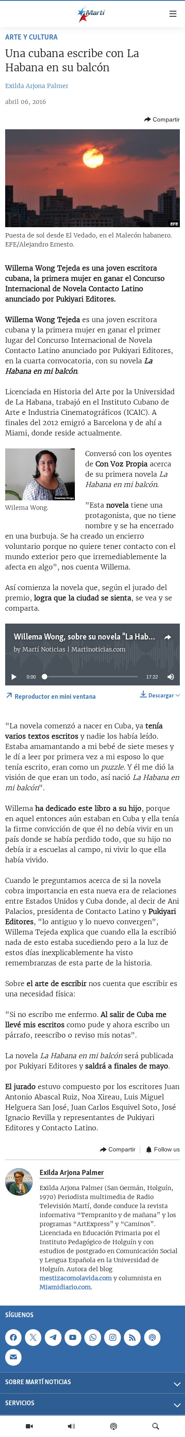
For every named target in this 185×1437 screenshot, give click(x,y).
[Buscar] (156, 1426)
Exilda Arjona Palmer (36, 86)
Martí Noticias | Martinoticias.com (74, 649)
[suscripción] (13, 1357)
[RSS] (132, 1337)
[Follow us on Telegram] (53, 1337)
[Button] (162, 119)
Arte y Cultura (31, 38)
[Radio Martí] (71, 1426)
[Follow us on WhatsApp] (92, 1337)
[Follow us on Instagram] (112, 1337)
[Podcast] (113, 1426)
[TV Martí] (29, 1426)
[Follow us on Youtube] (73, 1337)
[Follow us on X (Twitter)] (33, 1337)
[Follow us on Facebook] (13, 1337)
